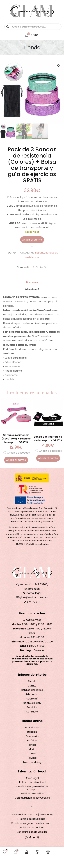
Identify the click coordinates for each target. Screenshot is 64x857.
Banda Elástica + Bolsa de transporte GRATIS (48, 438)
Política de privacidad (32, 782)
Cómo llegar (33, 593)
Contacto (32, 711)
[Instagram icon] (37, 837)
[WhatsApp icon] (26, 837)
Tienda (32, 681)
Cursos (32, 753)
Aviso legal (32, 778)
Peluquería (32, 736)
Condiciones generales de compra (32, 788)
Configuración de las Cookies (32, 797)
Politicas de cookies (32, 827)
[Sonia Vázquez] (32, 11)
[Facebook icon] (30, 837)
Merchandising (32, 762)
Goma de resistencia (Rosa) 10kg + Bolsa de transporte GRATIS (16, 438)
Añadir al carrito (32, 239)
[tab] (32, 282)
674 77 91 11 (33, 601)
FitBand (39, 252)
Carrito (32, 685)
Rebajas (32, 732)
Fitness (32, 745)
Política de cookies (32, 793)
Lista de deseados (32, 690)
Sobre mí (32, 698)
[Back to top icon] (32, 806)
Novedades (32, 727)
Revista (32, 758)
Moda (32, 749)
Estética (32, 740)
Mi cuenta (32, 694)
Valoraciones (32, 289)
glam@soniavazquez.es (33, 597)
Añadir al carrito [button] (16, 460)
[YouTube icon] (33, 837)
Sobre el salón (32, 703)
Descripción (32, 282)
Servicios (32, 707)
